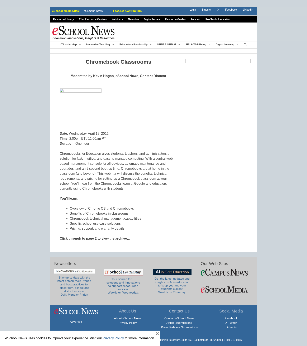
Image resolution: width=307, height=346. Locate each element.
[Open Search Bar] (245, 44)
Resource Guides (175, 19)
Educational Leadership (133, 44)
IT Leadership (69, 44)
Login (192, 9)
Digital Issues (152, 19)
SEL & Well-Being (195, 44)
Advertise (76, 321)
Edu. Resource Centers (93, 19)
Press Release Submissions (179, 327)
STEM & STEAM (166, 44)
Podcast (195, 19)
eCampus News (93, 10)
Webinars (117, 19)
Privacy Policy (128, 322)
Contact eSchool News (179, 318)
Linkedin (231, 327)
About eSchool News (127, 318)
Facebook (231, 318)
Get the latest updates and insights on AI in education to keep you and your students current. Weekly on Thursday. (172, 285)
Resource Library (63, 19)
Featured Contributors (127, 10)
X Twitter (231, 322)
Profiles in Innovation (218, 19)
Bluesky (207, 9)
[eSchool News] (83, 32)
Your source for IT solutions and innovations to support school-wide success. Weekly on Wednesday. (123, 286)
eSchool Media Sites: (66, 10)
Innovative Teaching (98, 44)
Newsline (133, 19)
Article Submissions (179, 322)
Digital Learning (225, 44)
